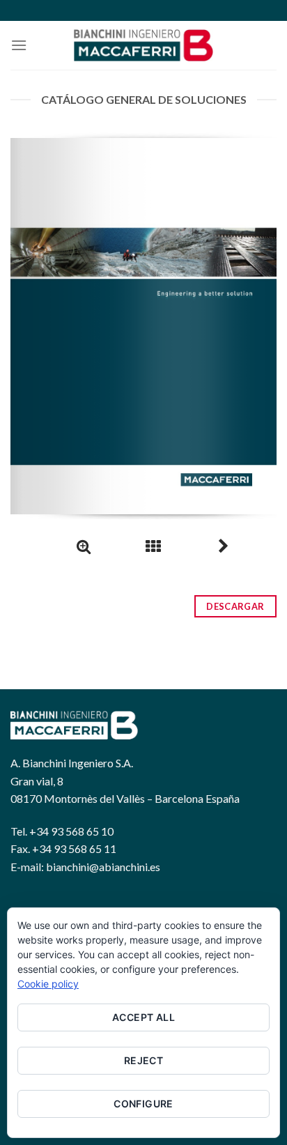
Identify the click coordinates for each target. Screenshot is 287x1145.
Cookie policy (48, 984)
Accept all (143, 1017)
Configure (143, 1103)
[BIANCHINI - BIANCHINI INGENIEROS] (143, 45)
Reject (144, 1060)
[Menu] (18, 45)
